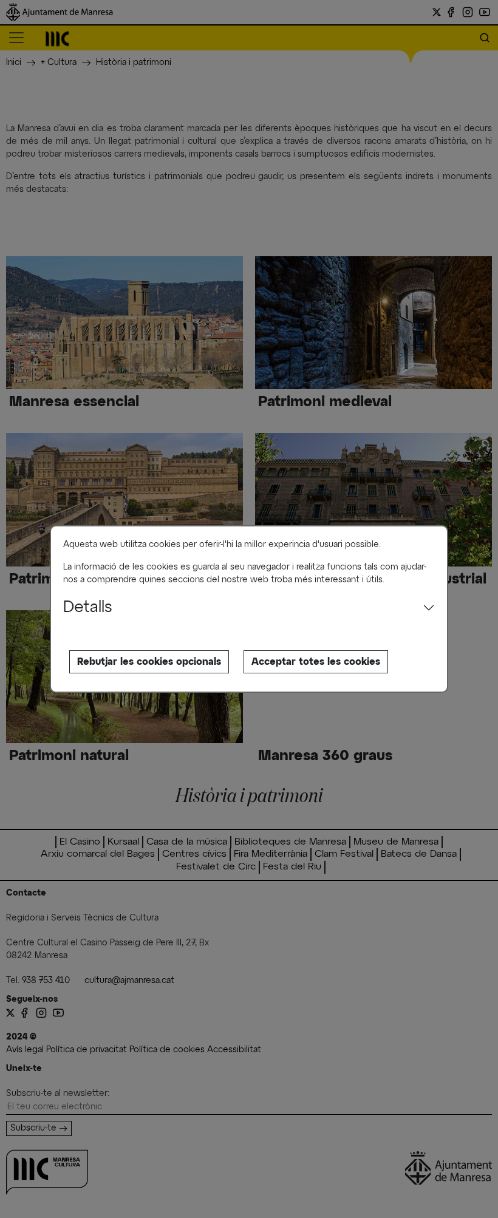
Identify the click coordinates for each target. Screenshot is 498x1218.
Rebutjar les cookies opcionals (149, 662)
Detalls (87, 608)
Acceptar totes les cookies (315, 662)
